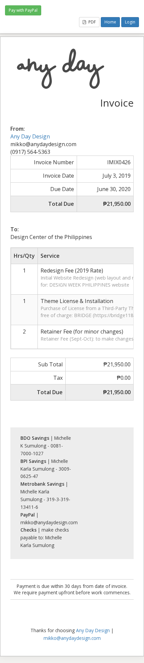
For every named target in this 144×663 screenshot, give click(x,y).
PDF (91, 22)
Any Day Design (30, 136)
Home (110, 22)
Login (130, 22)
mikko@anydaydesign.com (72, 638)
